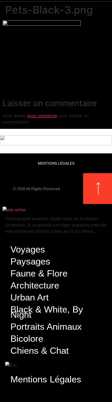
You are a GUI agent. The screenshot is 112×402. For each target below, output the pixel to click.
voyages (27, 249)
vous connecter (42, 115)
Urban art (29, 297)
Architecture (34, 285)
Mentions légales (56, 163)
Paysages (30, 261)
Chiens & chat (39, 350)
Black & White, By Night (46, 312)
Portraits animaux (46, 326)
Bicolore (26, 338)
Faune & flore (38, 273)
